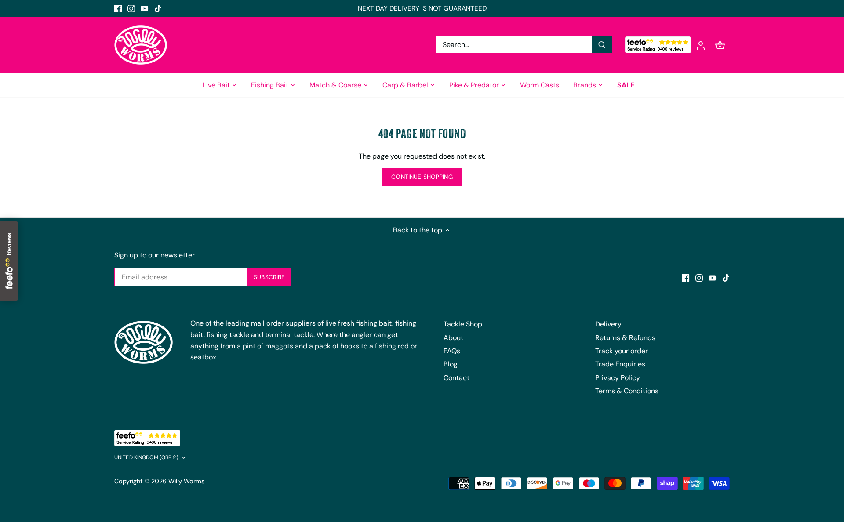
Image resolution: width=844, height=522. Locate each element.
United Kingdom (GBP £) (146, 457)
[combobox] (514, 44)
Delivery (608, 324)
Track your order (621, 350)
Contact (456, 377)
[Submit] (602, 44)
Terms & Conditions (626, 390)
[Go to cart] (720, 45)
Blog (451, 364)
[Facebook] (118, 8)
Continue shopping (421, 177)
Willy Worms (186, 481)
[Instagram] (131, 8)
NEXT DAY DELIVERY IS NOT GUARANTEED (422, 8)
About (453, 337)
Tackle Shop (463, 324)
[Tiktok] (158, 8)
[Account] (700, 45)
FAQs (452, 350)
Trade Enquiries (620, 364)
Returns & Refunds (625, 337)
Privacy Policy (617, 377)
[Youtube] (144, 8)
